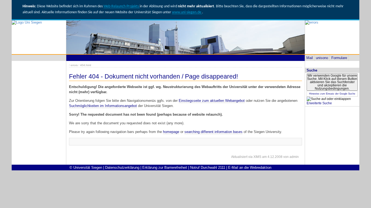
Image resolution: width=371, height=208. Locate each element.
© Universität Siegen (86, 167)
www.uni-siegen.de (187, 12)
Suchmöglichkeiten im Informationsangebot (103, 106)
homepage (171, 132)
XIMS (257, 156)
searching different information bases (213, 132)
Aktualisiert (239, 156)
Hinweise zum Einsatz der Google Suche (332, 93)
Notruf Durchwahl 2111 (207, 167)
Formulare (339, 58)
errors (74, 65)
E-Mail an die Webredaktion (249, 167)
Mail (309, 58)
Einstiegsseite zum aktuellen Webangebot (212, 101)
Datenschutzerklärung (122, 167)
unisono (322, 58)
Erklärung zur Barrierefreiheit (164, 167)
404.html (85, 65)
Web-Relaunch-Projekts (121, 6)
